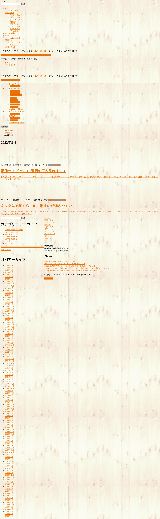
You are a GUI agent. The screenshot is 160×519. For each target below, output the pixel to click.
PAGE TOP (48, 278)
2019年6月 (9, 416)
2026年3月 (9, 277)
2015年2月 (9, 500)
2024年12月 (9, 306)
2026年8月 (9, 265)
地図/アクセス (15, 10)
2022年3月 (9, 352)
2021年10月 (9, 363)
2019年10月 (9, 409)
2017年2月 (9, 470)
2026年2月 (9, 279)
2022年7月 (9, 350)
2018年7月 (9, 441)
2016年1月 (9, 482)
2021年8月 (9, 368)
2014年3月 (9, 514)
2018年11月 (9, 432)
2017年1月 (9, 473)
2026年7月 (9, 268)
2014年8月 (9, 509)
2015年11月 (9, 484)
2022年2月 (9, 354)
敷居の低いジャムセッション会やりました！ (61, 261)
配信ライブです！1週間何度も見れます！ (33, 171)
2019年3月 (9, 423)
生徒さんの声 (15, 29)
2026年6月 (9, 270)
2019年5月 (9, 418)
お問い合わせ (10, 47)
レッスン (8, 234)
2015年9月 (9, 486)
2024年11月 (9, 309)
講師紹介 (13, 22)
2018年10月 (9, 434)
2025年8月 (9, 288)
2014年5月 (9, 511)
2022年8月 (9, 347)
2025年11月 (9, 284)
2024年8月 (9, 315)
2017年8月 (9, 457)
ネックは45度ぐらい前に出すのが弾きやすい (36, 206)
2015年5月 (9, 493)
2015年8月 (9, 489)
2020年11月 (9, 386)
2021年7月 (9, 370)
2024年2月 (9, 320)
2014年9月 (9, 507)
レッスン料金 (10, 33)
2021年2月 (9, 379)
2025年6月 (9, 293)
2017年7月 (9, 459)
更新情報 (47, 238)
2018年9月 (9, 436)
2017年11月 (9, 450)
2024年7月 (9, 318)
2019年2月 (9, 425)
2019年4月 (9, 420)
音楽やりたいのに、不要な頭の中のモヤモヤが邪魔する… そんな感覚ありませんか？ (77, 268)
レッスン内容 (15, 26)
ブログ (7, 241)
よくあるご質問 (16, 20)
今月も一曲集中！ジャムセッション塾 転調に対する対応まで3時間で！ (72, 270)
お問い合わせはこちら (11, 80)
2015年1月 (9, 502)
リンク (47, 236)
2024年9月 (9, 313)
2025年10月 (9, 286)
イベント (8, 243)
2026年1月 (9, 281)
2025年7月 (9, 290)
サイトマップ (10, 65)
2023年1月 (9, 343)
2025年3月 (9, 299)
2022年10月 (9, 345)
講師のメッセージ (12, 237)
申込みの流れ (15, 15)
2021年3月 (9, 377)
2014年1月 (9, 516)
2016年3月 (9, 479)
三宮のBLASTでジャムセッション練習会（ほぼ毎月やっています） (70, 266)
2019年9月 (9, 411)
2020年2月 (9, 400)
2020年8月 (9, 393)
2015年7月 (9, 491)
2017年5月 (9, 464)
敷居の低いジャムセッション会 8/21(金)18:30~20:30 (64, 264)
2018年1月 (9, 445)
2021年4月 (9, 375)
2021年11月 (9, 361)
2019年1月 (9, 427)
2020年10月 (9, 388)
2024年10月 (9, 311)
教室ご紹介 (9, 13)
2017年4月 (9, 466)
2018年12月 (9, 429)
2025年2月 (9, 302)
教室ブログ (14, 24)
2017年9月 (9, 454)
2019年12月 (9, 404)
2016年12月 (9, 475)
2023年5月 (9, 338)
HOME (7, 63)
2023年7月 (9, 334)
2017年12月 (9, 448)
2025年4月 (9, 297)
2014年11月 (9, 505)
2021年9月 (9, 366)
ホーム (7, 8)
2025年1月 (9, 304)
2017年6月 (9, 461)
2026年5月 (9, 272)
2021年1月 (9, 381)
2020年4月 (9, 395)
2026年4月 (9, 274)
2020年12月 (9, 384)
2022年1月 (9, 356)
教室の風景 (14, 31)
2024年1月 (9, 322)
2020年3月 (9, 397)
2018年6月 (9, 443)
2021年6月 (9, 372)
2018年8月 (9, 438)
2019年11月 (9, 407)
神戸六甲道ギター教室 (57, 200)
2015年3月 (9, 498)
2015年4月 (9, 495)
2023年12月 (9, 325)
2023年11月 (9, 327)
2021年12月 (9, 359)
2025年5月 (9, 295)
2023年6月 (9, 336)
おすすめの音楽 (54, 165)
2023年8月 (9, 331)
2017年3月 (9, 468)
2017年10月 (9, 452)
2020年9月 (9, 391)
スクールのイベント (13, 232)
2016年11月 (9, 477)
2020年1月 (9, 402)
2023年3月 (9, 340)
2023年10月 (9, 329)
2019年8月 (9, 413)
